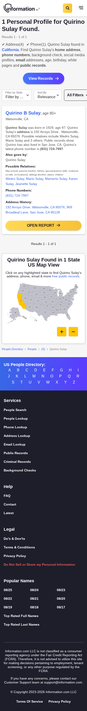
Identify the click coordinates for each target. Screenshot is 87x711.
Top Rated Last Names (21, 624)
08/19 (8, 607)
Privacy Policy (15, 556)
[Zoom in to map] (61, 331)
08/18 (34, 607)
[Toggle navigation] (81, 8)
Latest (9, 513)
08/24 (34, 590)
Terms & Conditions (19, 547)
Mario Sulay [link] (34, 179)
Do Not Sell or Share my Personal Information (39, 564)
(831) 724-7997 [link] (17, 195)
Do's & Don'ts (14, 538)
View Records (41, 78)
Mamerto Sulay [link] (56, 179)
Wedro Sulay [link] (15, 179)
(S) (43, 349)
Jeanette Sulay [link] (26, 184)
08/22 (8, 598)
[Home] (22, 8)
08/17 (61, 607)
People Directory (12, 349)
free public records (65, 276)
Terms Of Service (29, 701)
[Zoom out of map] (73, 331)
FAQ (7, 496)
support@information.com (63, 682)
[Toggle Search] (67, 8)
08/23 (61, 590)
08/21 (34, 598)
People (32, 349)
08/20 (61, 598)
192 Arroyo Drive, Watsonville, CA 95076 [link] (35, 207)
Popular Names (19, 581)
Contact (10, 504)
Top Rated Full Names (21, 616)
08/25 (8, 590)
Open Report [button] (40, 225)
